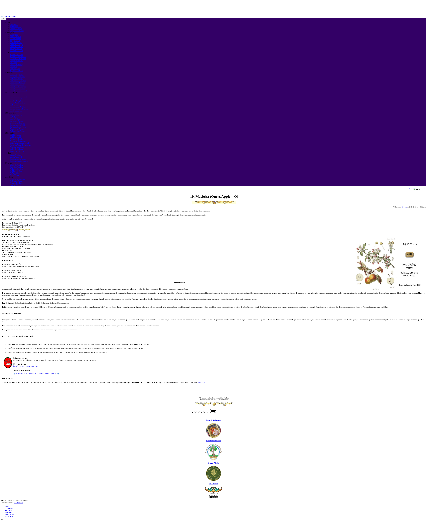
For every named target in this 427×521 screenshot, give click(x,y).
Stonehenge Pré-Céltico (18, 125)
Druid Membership (213, 441)
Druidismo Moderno (17, 95)
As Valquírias (14, 173)
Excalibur (13, 67)
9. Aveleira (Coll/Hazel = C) (26, 373)
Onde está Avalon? (16, 61)
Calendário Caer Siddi (17, 89)
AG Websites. (18, 503)
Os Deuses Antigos (16, 79)
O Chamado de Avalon (18, 59)
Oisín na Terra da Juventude (19, 143)
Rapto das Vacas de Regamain (20, 145)
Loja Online (14, 25)
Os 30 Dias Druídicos (17, 103)
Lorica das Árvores (16, 47)
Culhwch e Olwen (16, 149)
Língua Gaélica (15, 155)
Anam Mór (9, 509)
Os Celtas (13, 117)
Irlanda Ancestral (16, 157)
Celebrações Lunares (17, 85)
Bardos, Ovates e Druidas (19, 109)
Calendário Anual (16, 29)
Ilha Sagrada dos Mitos (18, 127)
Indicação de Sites (16, 49)
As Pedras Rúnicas (16, 169)
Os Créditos (213, 484)
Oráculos (8, 511)
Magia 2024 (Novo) (17, 31)
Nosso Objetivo (15, 37)
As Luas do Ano (15, 27)
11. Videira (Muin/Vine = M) (47, 373)
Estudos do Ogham (16, 101)
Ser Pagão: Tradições (17, 77)
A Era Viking (14, 175)
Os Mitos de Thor (16, 171)
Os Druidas (14, 105)
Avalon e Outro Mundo (18, 57)
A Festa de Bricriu (16, 139)
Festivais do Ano (16, 43)
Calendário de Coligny (18, 87)
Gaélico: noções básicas (18, 159)
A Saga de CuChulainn (18, 141)
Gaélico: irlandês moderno (19, 161)
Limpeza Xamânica (16, 185)
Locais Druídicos (16, 111)
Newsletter (9, 517)
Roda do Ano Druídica (18, 81)
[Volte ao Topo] (2, 519)
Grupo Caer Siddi (16, 99)
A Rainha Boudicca (17, 147)
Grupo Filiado (213, 463)
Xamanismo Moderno (17, 179)
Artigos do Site (15, 41)
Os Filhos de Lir (15, 137)
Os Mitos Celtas (15, 135)
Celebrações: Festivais (17, 83)
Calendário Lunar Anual (18, 91)
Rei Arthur (13, 63)
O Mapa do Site (15, 39)
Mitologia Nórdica (16, 165)
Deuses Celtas (15, 119)
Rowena (404, 207)
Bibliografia (14, 35)
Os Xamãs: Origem (16, 181)
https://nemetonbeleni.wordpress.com (26, 366)
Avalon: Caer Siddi (16, 55)
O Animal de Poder (16, 183)
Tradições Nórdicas (16, 167)
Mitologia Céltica (16, 115)
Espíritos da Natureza (17, 123)
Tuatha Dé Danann (16, 121)
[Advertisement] (214, 390)
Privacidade (9, 515)
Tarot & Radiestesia (213, 420)
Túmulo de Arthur (16, 65)
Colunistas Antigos (16, 45)
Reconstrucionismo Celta (18, 97)
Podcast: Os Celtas (16, 51)
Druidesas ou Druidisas (18, 107)
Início (411, 189)
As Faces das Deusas (17, 131)
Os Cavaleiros (15, 69)
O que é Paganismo (16, 75)
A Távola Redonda (16, 71)
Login (423, 189)
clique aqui (201, 382)
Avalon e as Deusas (17, 129)
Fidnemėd (8, 513)
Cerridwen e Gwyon (17, 151)
